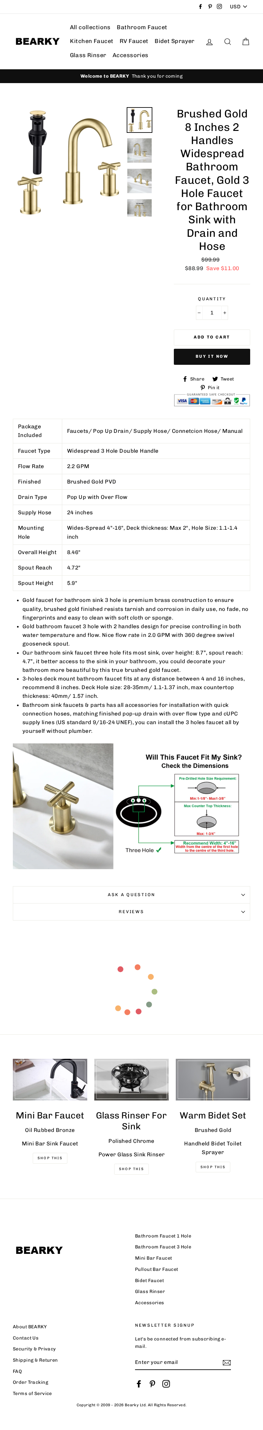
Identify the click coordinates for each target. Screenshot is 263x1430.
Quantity (212, 298)
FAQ (17, 1371)
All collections (90, 27)
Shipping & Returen (35, 1360)
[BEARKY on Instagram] (166, 1383)
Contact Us (25, 1338)
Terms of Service (32, 1393)
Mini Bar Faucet (153, 1258)
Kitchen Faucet (92, 41)
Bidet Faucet (149, 1280)
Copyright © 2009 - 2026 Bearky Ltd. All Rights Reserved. (132, 1405)
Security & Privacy (34, 1349)
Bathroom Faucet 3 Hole (163, 1247)
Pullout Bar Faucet (156, 1269)
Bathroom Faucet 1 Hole (163, 1236)
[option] (131, 76)
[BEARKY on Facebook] (139, 1383)
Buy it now (212, 356)
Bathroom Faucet (142, 27)
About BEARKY (30, 1327)
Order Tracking (30, 1382)
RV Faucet (134, 41)
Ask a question (131, 894)
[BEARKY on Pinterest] (152, 1383)
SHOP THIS (131, 1169)
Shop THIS (50, 1158)
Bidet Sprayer (175, 41)
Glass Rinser (88, 55)
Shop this (212, 1167)
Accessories (130, 55)
